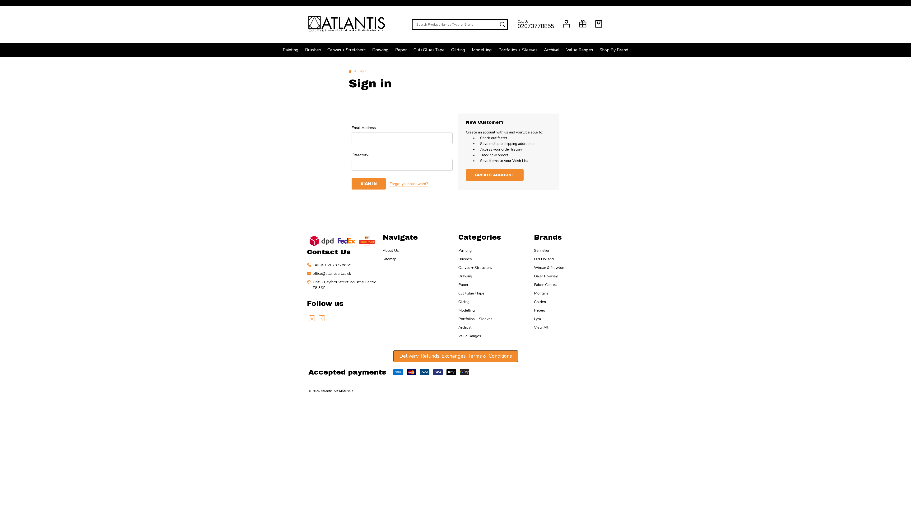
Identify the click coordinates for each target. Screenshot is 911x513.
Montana (541, 293)
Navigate (400, 237)
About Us (391, 250)
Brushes (313, 50)
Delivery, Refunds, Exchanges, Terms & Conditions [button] (455, 356)
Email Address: (364, 127)
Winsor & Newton (549, 267)
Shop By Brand (614, 50)
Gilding (458, 50)
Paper (401, 50)
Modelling (482, 50)
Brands (548, 237)
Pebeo (539, 310)
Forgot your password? (409, 183)
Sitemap (389, 259)
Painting (290, 50)
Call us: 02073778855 (332, 265)
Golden (540, 301)
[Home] (351, 71)
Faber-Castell (545, 284)
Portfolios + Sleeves (517, 50)
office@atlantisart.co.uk (332, 273)
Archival (552, 50)
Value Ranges (579, 50)
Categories (479, 237)
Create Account (495, 175)
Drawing (380, 50)
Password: (360, 154)
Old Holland (544, 259)
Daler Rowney (546, 276)
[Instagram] (312, 318)
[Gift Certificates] (582, 24)
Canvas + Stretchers (346, 50)
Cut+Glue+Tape (429, 50)
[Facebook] (322, 318)
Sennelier (541, 250)
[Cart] (599, 24)
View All (541, 327)
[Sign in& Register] (566, 24)
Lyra (537, 319)
